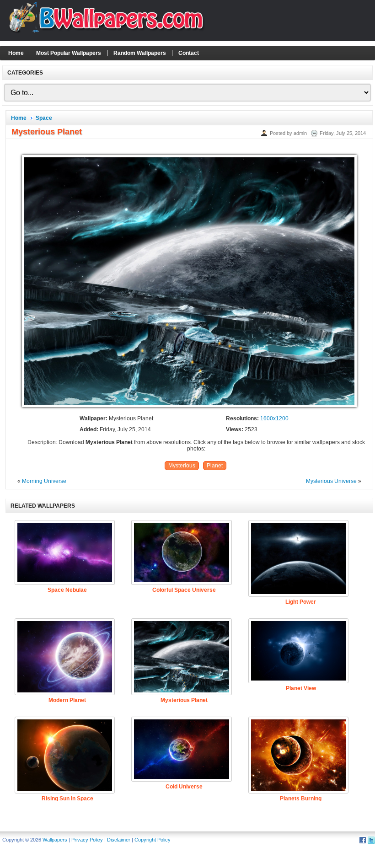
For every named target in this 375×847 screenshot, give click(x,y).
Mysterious (181, 465)
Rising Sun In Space (67, 798)
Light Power (300, 602)
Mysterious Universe (331, 481)
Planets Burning (300, 798)
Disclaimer (118, 839)
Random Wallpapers (139, 53)
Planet (215, 465)
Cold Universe (184, 786)
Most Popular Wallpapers (68, 53)
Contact (188, 53)
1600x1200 (274, 418)
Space (44, 118)
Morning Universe (44, 481)
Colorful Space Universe (184, 590)
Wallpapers (55, 839)
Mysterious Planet (184, 700)
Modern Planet (67, 700)
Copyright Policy (152, 839)
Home (16, 53)
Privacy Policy (87, 839)
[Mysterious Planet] (189, 407)
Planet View (301, 688)
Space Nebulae (67, 590)
